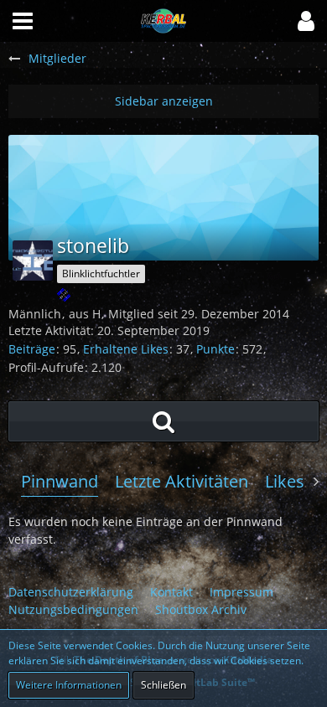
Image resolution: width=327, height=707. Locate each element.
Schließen (163, 685)
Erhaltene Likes (126, 349)
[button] (306, 21)
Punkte (215, 349)
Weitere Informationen (69, 685)
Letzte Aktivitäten (181, 481)
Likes (284, 481)
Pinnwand (59, 481)
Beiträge (31, 349)
